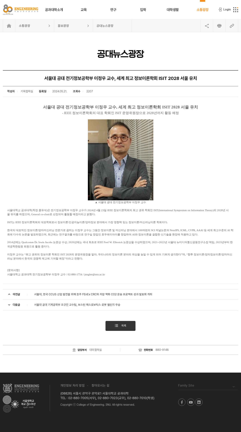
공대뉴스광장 (105, 26)
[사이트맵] (235, 9)
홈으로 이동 (9, 26)
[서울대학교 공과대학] (20, 9)
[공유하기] (207, 26)
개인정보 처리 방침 (72, 385)
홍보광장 (63, 26)
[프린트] (219, 26)
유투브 (190, 402)
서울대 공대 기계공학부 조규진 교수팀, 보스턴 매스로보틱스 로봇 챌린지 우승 (66, 304)
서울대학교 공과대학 (21, 388)
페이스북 (181, 402)
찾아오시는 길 (100, 385)
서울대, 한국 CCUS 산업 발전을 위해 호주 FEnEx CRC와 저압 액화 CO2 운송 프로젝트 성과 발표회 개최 (82, 294)
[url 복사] (232, 26)
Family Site (186, 385)
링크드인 (199, 402)
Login (227, 9)
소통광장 (24, 26)
